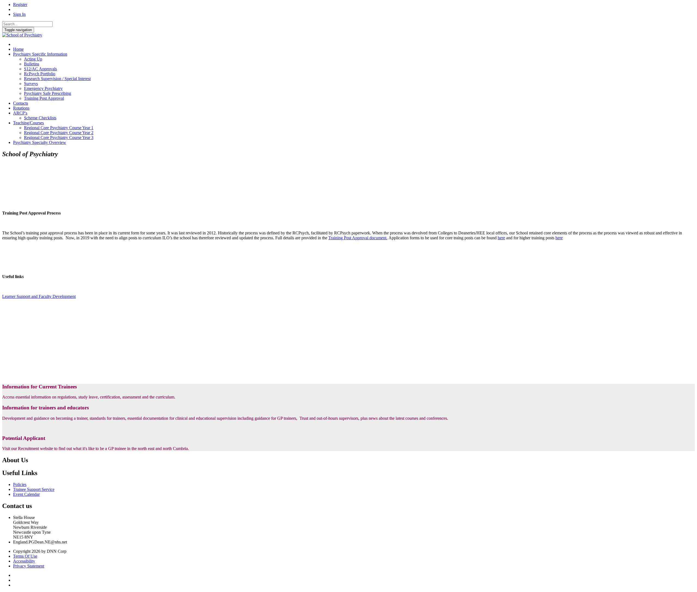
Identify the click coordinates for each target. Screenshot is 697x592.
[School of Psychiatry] (22, 35)
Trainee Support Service (33, 489)
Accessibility (24, 561)
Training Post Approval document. (357, 237)
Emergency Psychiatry (43, 88)
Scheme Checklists (40, 118)
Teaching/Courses (28, 122)
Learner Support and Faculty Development (39, 296)
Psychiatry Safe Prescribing (47, 93)
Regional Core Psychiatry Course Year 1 (58, 127)
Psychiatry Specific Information (40, 54)
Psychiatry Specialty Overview (39, 142)
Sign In (19, 14)
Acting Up (33, 59)
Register (20, 4)
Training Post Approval (44, 98)
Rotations (21, 108)
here (501, 237)
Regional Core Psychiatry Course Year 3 (58, 137)
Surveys (31, 83)
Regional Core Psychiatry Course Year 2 (58, 132)
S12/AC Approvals (40, 69)
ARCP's (20, 113)
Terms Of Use (25, 556)
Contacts (20, 103)
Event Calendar (26, 494)
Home (18, 49)
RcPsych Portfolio (39, 73)
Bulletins (31, 64)
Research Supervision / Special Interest (57, 78)
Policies (19, 484)
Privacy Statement (28, 566)
